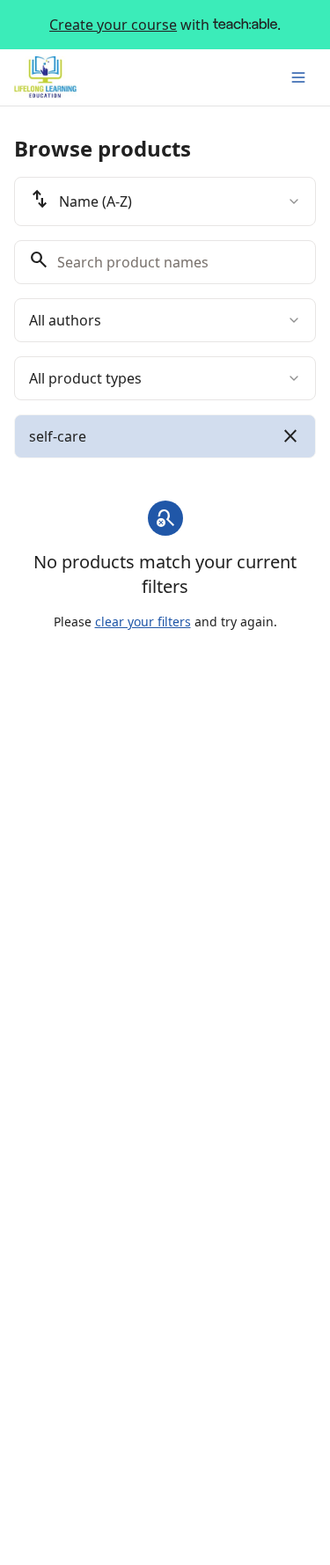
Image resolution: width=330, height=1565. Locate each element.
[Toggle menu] (298, 77)
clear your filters (143, 621)
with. (165, 24)
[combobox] (165, 201)
